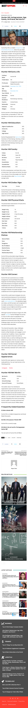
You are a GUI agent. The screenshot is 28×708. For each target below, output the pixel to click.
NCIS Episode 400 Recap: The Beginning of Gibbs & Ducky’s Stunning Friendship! (14, 502)
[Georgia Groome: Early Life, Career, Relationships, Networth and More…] (23, 576)
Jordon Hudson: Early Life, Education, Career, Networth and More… (10, 586)
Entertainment (14, 499)
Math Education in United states (14, 559)
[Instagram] (13, 698)
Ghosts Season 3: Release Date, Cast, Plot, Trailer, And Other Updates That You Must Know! (14, 529)
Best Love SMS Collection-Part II (11, 685)
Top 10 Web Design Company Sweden (12, 627)
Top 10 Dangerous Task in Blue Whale (12, 692)
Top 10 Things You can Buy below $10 (12, 645)
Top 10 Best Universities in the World (12, 652)
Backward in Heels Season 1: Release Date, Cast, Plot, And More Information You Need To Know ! (21, 454)
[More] (19, 26)
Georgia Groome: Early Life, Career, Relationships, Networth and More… (10, 577)
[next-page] (4, 563)
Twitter (11, 368)
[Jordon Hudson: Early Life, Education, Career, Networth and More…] (23, 585)
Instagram (4, 368)
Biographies (7, 12)
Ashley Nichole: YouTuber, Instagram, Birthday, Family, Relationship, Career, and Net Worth (13, 662)
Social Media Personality (7, 49)
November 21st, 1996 (15, 86)
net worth (13, 437)
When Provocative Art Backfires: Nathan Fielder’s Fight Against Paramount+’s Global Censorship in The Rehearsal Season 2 (10, 595)
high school (18, 137)
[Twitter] (17, 698)
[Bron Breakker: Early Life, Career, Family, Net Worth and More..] (23, 613)
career (9, 437)
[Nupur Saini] (2, 22)
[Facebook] (10, 698)
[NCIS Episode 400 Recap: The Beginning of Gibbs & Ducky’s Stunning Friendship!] (14, 490)
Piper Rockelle (17, 176)
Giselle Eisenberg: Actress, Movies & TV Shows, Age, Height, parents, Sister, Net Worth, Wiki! (13, 675)
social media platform (9, 301)
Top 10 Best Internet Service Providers (13, 688)
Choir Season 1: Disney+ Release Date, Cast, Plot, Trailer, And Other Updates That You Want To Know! (14, 668)
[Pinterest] (15, 698)
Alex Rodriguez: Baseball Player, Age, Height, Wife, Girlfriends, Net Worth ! (12, 636)
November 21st (14, 91)
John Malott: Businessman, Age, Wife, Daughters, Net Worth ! (12, 631)
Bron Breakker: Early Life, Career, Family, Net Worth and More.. (10, 613)
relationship (19, 437)
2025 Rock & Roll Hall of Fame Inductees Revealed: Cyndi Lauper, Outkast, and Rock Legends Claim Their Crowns (9, 604)
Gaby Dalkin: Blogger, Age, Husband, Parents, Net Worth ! (7, 453)
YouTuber (7, 314)
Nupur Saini (7, 21)
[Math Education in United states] (14, 547)
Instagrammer (19, 47)
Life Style (9, 15)
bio (5, 437)
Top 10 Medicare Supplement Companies (13, 649)
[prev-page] (2, 563)
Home (2, 12)
